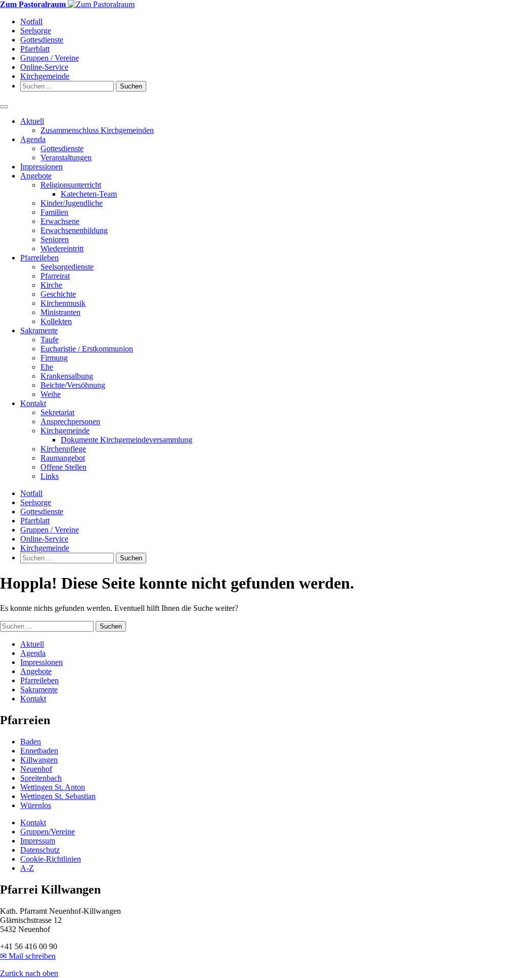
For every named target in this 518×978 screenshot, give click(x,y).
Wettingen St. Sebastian (58, 796)
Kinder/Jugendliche (71, 203)
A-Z (27, 868)
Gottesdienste (41, 39)
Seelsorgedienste (67, 266)
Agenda (33, 139)
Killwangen (39, 759)
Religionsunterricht (70, 185)
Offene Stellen (63, 467)
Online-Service (44, 67)
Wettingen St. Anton (52, 787)
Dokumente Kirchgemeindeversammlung (126, 439)
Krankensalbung (66, 376)
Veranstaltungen (66, 157)
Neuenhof (36, 769)
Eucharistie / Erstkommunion (86, 348)
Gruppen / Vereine (49, 58)
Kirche (51, 285)
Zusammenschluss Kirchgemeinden (97, 130)
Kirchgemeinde (44, 76)
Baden (30, 741)
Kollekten (56, 321)
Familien (54, 212)
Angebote (36, 175)
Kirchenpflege (63, 448)
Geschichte (58, 294)
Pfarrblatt (35, 49)
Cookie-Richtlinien (50, 859)
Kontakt (33, 403)
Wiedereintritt (61, 248)
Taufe (49, 339)
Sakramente (39, 330)
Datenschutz (40, 850)
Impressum (37, 840)
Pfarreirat (55, 276)
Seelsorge (35, 30)
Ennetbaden (39, 750)
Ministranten (60, 312)
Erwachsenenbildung (74, 230)
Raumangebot (62, 458)
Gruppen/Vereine (47, 831)
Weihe (50, 394)
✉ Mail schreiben (28, 956)
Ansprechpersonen (70, 421)
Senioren (54, 239)
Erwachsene (59, 221)
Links (49, 476)
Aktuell (32, 121)
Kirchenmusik (62, 303)
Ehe (46, 367)
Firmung (54, 357)
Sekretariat (57, 412)
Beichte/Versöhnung (72, 385)
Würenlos (35, 805)
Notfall (31, 21)
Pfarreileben (39, 257)
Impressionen (41, 166)
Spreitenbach (41, 778)
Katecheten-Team (89, 194)
